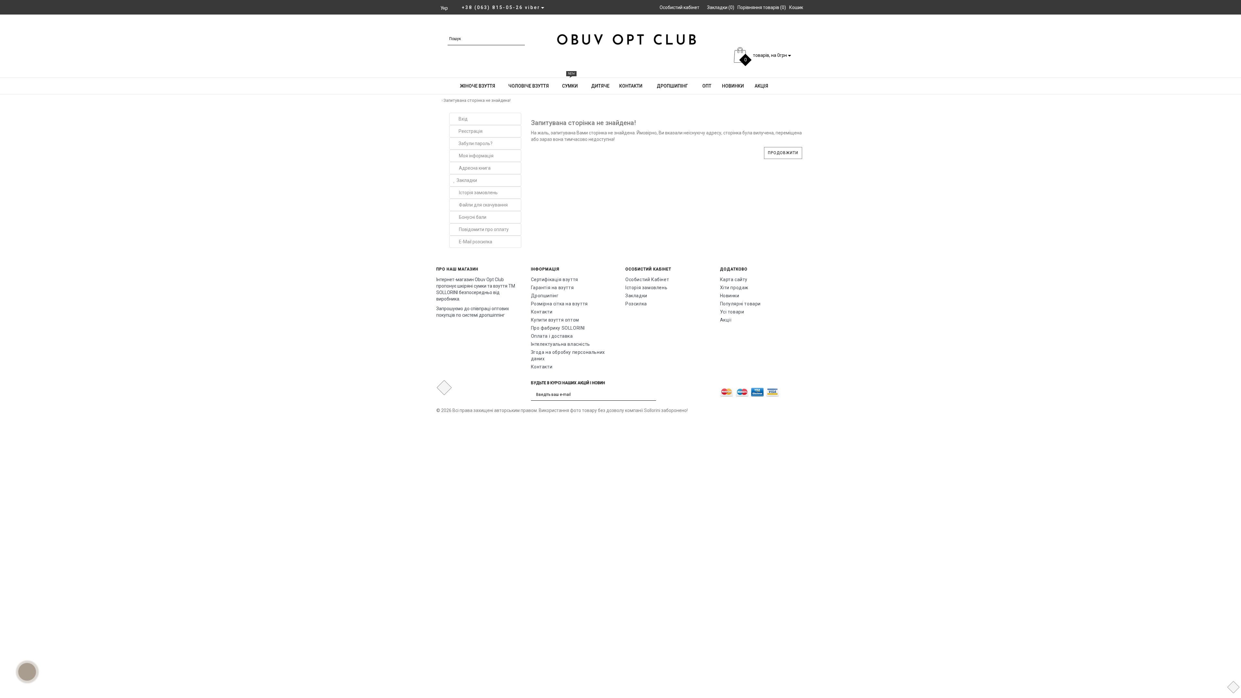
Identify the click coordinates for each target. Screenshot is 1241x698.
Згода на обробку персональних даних (568, 355)
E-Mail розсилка (475, 241)
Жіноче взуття (752, 26)
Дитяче (875, 26)
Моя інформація (476, 155)
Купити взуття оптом (555, 320)
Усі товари (732, 311)
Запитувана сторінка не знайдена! (477, 100)
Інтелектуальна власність (560, 344)
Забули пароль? (476, 143)
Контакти (905, 26)
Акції (726, 320)
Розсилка (636, 303)
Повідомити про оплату (484, 229)
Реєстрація (471, 131)
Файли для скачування (483, 204)
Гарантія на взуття (552, 287)
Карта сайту (734, 279)
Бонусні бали (472, 217)
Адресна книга (475, 168)
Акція (1036, 26)
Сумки (845, 23)
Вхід (463, 119)
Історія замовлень (478, 192)
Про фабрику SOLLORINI (558, 328)
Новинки (1007, 26)
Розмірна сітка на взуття (559, 303)
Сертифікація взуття (554, 279)
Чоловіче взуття (803, 26)
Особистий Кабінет (647, 279)
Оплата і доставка (552, 336)
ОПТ (981, 26)
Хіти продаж (734, 287)
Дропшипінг (947, 26)
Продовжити (783, 153)
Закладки (467, 180)
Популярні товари (740, 303)
